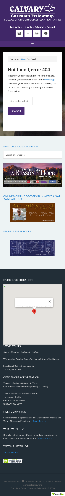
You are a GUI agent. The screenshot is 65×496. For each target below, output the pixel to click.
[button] (34, 312)
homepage (49, 79)
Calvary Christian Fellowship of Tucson (32, 10)
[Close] (49, 301)
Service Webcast (11, 452)
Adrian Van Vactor (36, 481)
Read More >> (39, 421)
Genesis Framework (32, 484)
